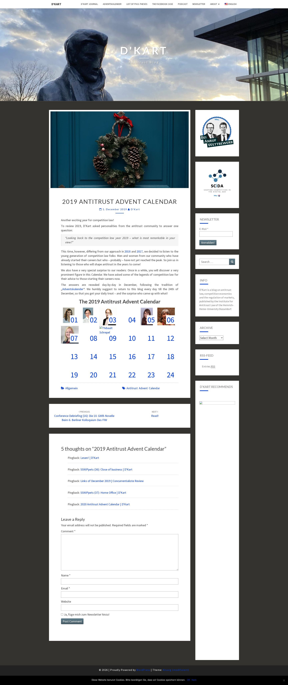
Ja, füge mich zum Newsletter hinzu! (86, 614)
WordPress (143, 670)
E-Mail (203, 228)
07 (74, 338)
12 (170, 338)
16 (132, 356)
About (213, 3)
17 (151, 356)
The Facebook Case (162, 3)
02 (93, 319)
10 (132, 338)
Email (65, 588)
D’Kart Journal (89, 3)
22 (132, 374)
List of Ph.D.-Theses (136, 3)
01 (74, 319)
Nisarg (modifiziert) (176, 670)
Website (66, 601)
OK (188, 680)
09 (112, 338)
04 (132, 319)
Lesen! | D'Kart (89, 458)
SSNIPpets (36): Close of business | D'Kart (106, 469)
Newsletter (198, 3)
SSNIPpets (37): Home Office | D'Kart (103, 492)
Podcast (183, 3)
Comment (68, 531)
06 (170, 319)
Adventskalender (112, 3)
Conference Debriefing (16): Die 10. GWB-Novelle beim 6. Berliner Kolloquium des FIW (84, 416)
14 (93, 356)
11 (151, 338)
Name (65, 575)
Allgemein (71, 388)
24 (170, 374)
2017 (140, 251)
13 (74, 356)
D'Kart (56, 4)
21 (112, 374)
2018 (127, 251)
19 (74, 374)
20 (93, 374)
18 (170, 356)
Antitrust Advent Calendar (143, 388)
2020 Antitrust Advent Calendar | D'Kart (105, 504)
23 (151, 374)
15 (112, 356)
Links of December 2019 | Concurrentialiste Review (112, 481)
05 (151, 319)
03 (112, 319)
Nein (194, 680)
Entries (208, 366)
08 (93, 338)
